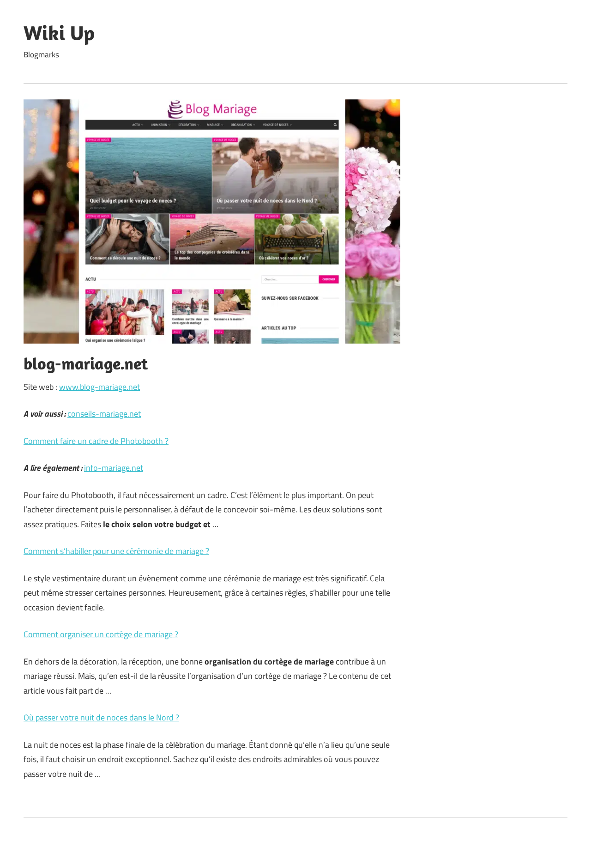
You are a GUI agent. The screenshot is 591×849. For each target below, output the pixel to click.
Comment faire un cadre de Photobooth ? (96, 441)
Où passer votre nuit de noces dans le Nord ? (101, 717)
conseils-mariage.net (104, 413)
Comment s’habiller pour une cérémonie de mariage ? (116, 551)
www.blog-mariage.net (99, 387)
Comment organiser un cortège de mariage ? (101, 634)
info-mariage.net (113, 467)
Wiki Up (59, 32)
